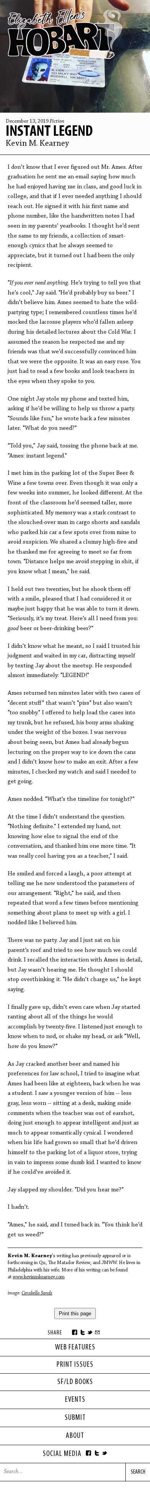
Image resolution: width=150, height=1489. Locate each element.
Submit (75, 1418)
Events (75, 1400)
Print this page (75, 1313)
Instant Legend (49, 132)
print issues (75, 1365)
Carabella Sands (37, 1293)
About (75, 1436)
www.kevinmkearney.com (39, 1276)
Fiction (57, 121)
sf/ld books (75, 1382)
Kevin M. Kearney (37, 144)
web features (75, 1347)
